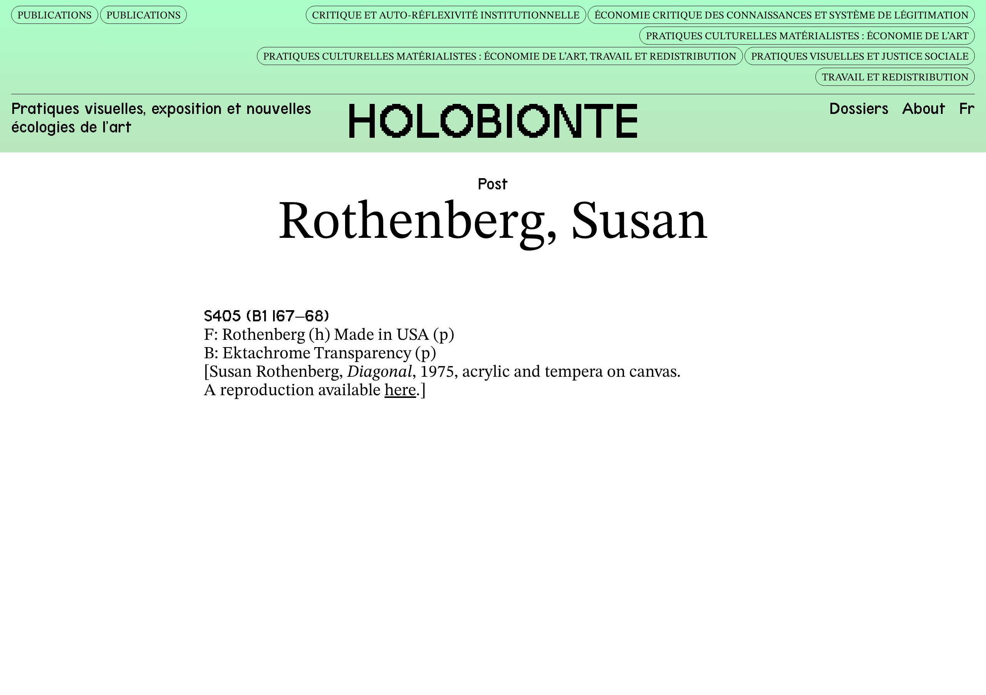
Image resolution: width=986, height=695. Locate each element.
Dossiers (859, 108)
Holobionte (493, 121)
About (924, 108)
